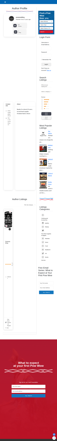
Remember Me (46, 59)
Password (44, 52)
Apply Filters (46, 113)
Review (43, 97)
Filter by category (28, 205)
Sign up (49, 70)
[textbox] (45, 91)
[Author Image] (9, 229)
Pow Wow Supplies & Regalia (9, 322)
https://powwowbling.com (9, 121)
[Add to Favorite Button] (10, 212)
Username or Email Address (45, 43)
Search (42, 32)
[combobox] (46, 91)
